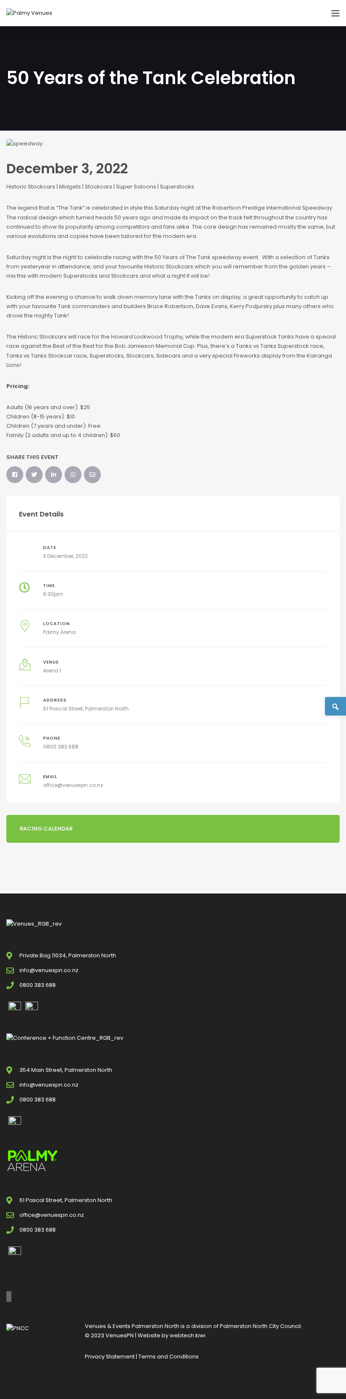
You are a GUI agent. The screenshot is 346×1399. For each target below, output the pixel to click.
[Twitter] (34, 474)
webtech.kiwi (187, 1335)
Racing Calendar (46, 829)
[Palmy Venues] (29, 13)
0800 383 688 (60, 746)
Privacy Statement (110, 1357)
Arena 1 (52, 670)
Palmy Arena (59, 632)
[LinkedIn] (53, 474)
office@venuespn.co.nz (73, 785)
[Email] (92, 474)
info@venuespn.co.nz (48, 970)
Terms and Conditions (168, 1357)
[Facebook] (14, 474)
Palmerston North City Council (260, 1326)
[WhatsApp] (73, 474)
